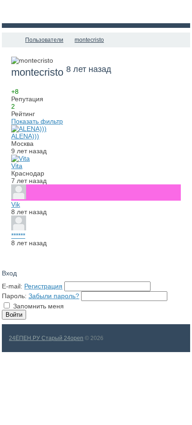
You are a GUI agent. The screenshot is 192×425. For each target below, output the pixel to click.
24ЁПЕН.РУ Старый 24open (46, 338)
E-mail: (12, 286)
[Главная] (10, 40)
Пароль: (14, 296)
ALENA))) (25, 136)
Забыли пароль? (53, 296)
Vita (16, 166)
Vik (15, 204)
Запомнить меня (38, 306)
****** (18, 235)
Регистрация (43, 286)
